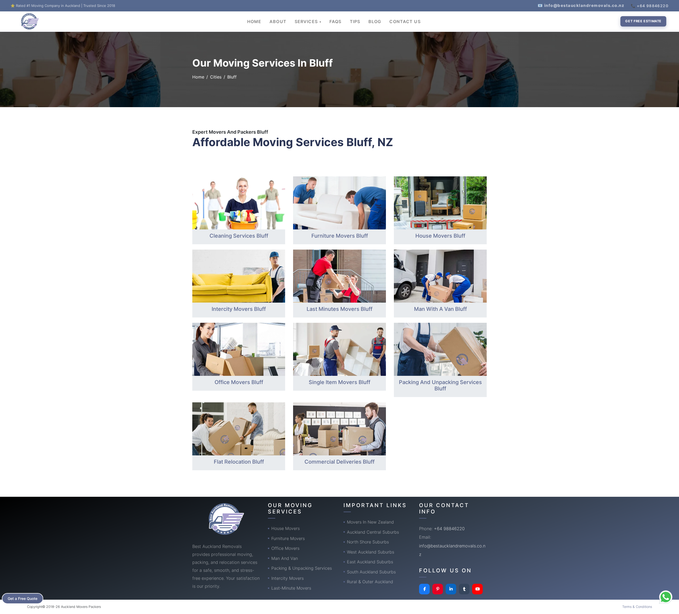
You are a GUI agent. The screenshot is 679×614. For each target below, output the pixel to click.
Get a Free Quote (22, 598)
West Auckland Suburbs (370, 552)
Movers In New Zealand (370, 522)
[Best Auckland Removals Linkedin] (451, 589)
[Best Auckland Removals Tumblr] (464, 589)
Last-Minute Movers (291, 588)
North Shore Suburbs (368, 542)
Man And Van (284, 558)
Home (198, 77)
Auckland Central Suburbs (373, 532)
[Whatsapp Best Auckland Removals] (666, 597)
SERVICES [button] (307, 21)
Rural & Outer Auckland (370, 581)
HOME (254, 21)
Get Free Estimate (643, 21)
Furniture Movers (288, 538)
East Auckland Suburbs (370, 561)
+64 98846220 (449, 528)
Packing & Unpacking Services (301, 568)
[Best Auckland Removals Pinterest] (437, 589)
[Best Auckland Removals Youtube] (477, 589)
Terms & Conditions (637, 607)
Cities (215, 77)
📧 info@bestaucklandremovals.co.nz (581, 5)
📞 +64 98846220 (649, 5)
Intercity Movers (287, 578)
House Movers (285, 528)
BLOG (374, 21)
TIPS (355, 21)
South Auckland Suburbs (371, 571)
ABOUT (277, 21)
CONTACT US (404, 21)
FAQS (335, 21)
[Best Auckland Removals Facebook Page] (424, 589)
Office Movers (285, 548)
